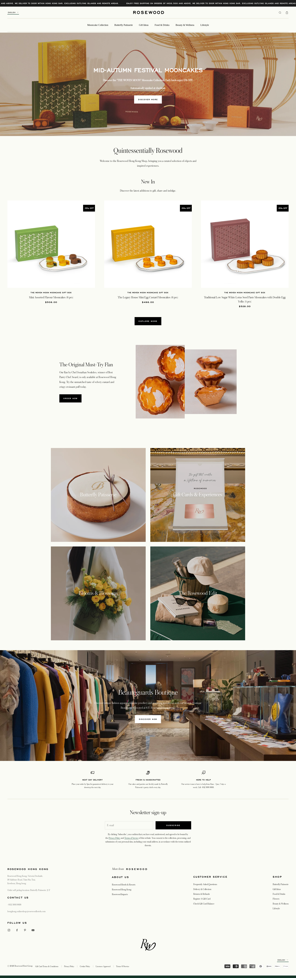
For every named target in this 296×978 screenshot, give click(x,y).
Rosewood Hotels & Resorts (123, 884)
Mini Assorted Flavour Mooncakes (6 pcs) (51, 297)
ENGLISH (11, 12)
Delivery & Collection (202, 889)
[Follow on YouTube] (33, 930)
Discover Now (148, 719)
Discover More (148, 99)
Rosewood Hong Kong (121, 889)
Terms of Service (131, 838)
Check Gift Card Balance (203, 903)
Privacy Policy (114, 838)
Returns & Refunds (201, 894)
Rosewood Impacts (120, 894)
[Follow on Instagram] (8, 930)
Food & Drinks (162, 25)
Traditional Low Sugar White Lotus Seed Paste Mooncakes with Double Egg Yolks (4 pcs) (245, 299)
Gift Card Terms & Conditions (46, 966)
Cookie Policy (85, 966)
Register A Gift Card (201, 899)
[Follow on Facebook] (16, 930)
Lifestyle (204, 25)
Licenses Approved (103, 966)
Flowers (276, 899)
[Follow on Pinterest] (25, 930)
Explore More (148, 321)
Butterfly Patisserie (123, 25)
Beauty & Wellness (185, 25)
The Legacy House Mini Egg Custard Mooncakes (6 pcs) (148, 297)
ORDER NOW (70, 398)
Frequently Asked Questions (205, 884)
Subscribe (173, 825)
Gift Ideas (143, 25)
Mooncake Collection (97, 25)
